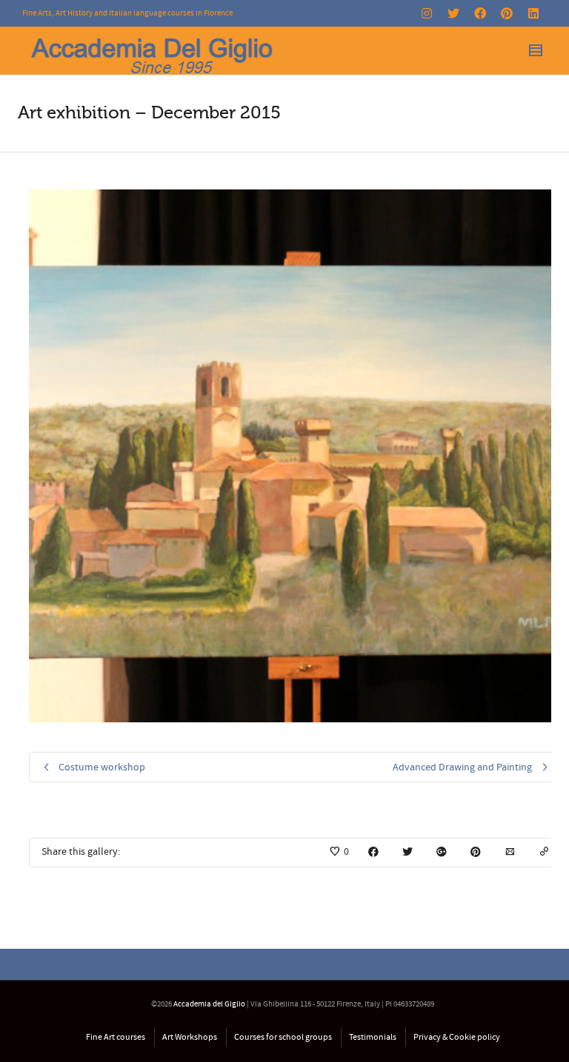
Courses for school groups (283, 1037)
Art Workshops (189, 1037)
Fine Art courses (115, 1037)
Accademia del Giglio (209, 1004)
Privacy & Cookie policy (456, 1037)
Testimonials (372, 1037)
